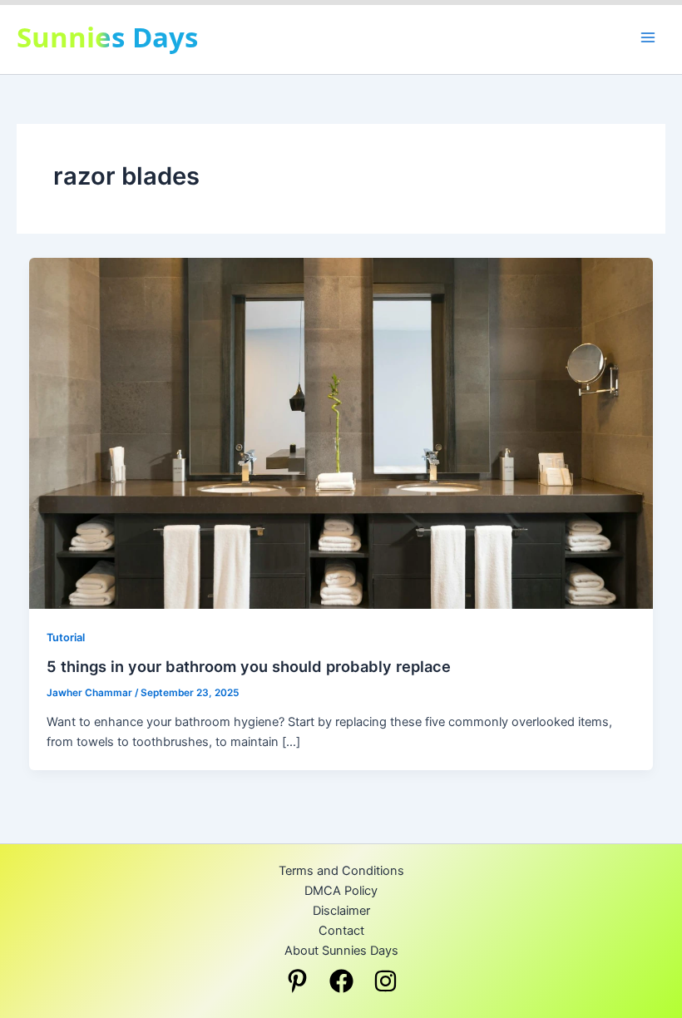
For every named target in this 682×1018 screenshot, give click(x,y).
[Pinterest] (297, 981)
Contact (341, 930)
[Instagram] (385, 981)
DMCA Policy (341, 890)
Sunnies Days (107, 37)
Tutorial (66, 637)
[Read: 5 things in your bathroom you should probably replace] (341, 432)
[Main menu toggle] (647, 37)
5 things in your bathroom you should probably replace (249, 666)
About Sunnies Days (341, 950)
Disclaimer (341, 910)
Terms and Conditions (341, 870)
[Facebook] (341, 981)
